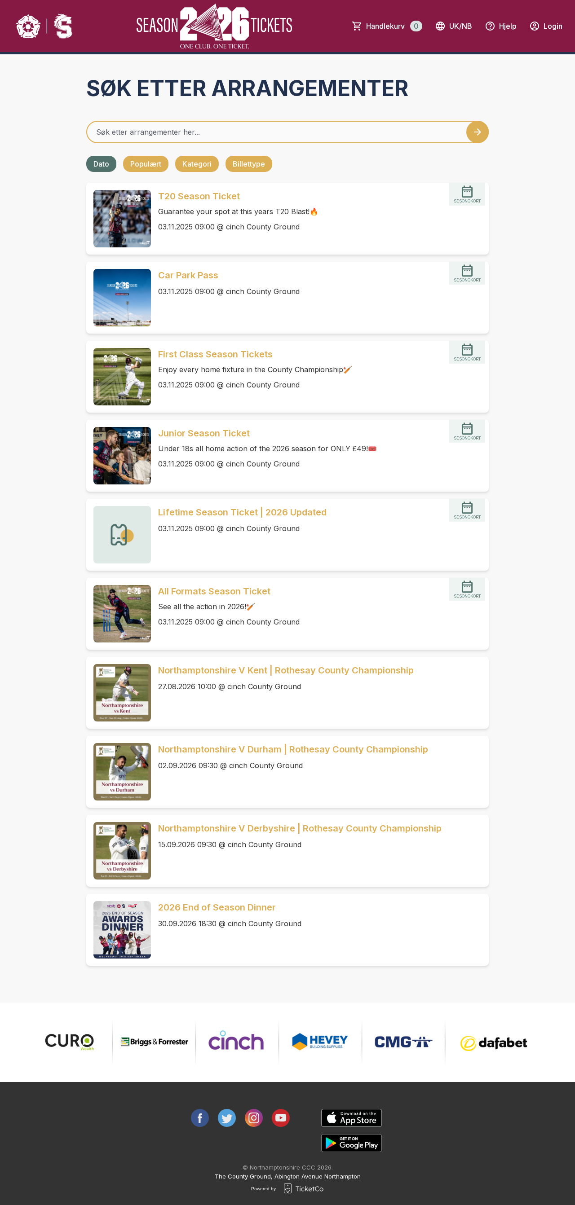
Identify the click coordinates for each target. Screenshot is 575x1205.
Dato (101, 163)
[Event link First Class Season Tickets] (118, 377)
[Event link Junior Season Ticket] (118, 456)
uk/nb (460, 26)
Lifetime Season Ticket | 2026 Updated (242, 512)
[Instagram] (254, 1118)
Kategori (197, 163)
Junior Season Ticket (204, 433)
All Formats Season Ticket (214, 591)
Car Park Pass (188, 275)
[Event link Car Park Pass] (118, 298)
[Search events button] (477, 132)
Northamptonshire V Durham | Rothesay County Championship (293, 749)
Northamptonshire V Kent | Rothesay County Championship (286, 670)
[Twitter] (227, 1118)
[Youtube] (281, 1118)
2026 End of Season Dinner (217, 907)
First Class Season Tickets (215, 354)
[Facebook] (200, 1118)
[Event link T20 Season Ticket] (118, 219)
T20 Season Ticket (199, 196)
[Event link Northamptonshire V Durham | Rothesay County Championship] (118, 772)
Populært (145, 163)
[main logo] (45, 26)
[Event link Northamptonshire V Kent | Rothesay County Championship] (118, 693)
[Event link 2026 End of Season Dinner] (118, 930)
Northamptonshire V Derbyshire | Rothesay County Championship (300, 828)
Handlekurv (392, 26)
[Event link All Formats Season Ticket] (118, 614)
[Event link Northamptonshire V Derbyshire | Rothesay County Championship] (118, 851)
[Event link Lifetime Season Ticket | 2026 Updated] (118, 535)
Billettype (249, 163)
